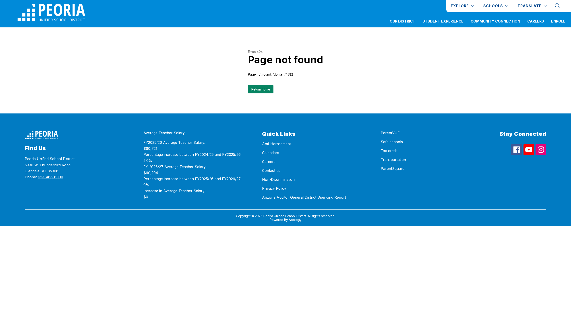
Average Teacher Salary (164, 133)
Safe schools (392, 142)
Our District (402, 21)
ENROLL (558, 21)
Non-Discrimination (278, 179)
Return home (260, 89)
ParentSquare (392, 168)
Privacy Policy (274, 188)
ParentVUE (390, 133)
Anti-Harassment (276, 144)
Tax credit (389, 150)
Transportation (393, 159)
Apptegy (295, 220)
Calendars (270, 152)
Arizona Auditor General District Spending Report (304, 197)
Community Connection (495, 21)
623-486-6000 (50, 177)
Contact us (271, 170)
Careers (535, 21)
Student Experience (442, 21)
